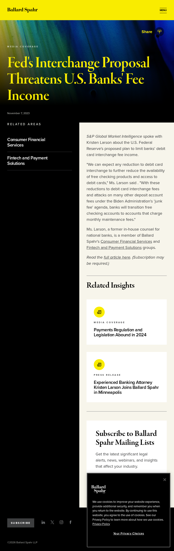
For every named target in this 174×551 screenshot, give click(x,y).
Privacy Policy (101, 524)
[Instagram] (61, 522)
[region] (128, 510)
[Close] (165, 480)
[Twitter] (52, 522)
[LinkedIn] (43, 522)
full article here (117, 257)
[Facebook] (70, 522)
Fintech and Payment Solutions (114, 247)
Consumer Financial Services (126, 241)
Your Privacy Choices (128, 533)
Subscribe (21, 523)
